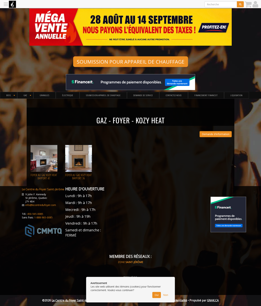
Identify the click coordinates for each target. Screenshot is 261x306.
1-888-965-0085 (43, 217)
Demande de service (143, 95)
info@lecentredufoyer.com (40, 205)
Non (165, 295)
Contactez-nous (174, 95)
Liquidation (236, 95)
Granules (44, 95)
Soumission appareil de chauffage (103, 95)
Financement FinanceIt (206, 95)
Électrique (67, 95)
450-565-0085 (35, 214)
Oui (157, 295)
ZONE (130, 262)
